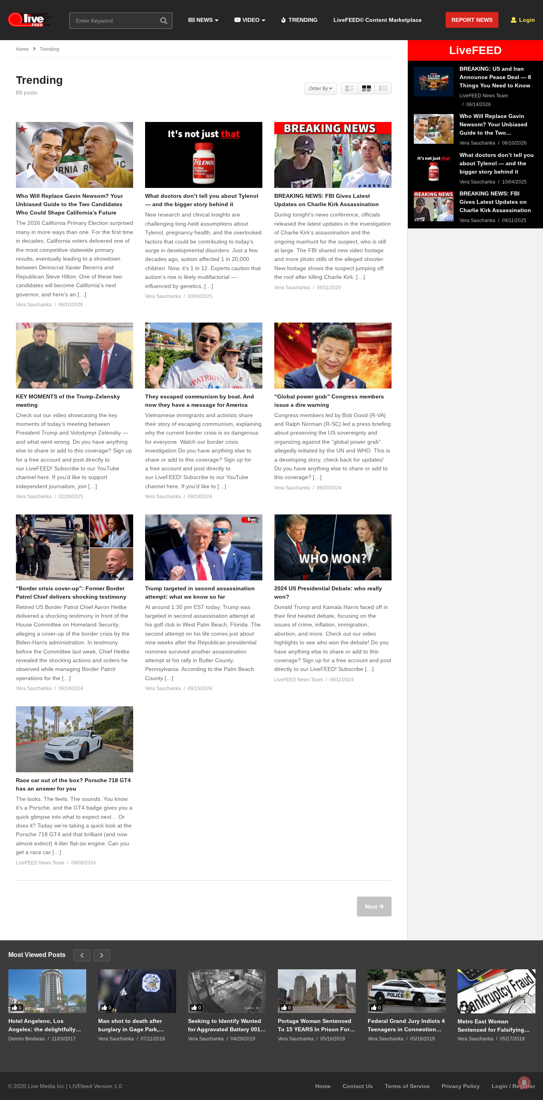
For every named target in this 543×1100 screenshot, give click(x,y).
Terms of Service (407, 1086)
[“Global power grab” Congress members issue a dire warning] (333, 356)
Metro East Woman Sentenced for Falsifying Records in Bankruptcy (491, 1025)
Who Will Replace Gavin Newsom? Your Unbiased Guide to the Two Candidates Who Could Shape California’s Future (69, 204)
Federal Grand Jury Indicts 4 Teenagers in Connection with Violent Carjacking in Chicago (406, 1025)
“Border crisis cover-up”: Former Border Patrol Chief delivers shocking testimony (71, 592)
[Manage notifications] (524, 1082)
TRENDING (302, 20)
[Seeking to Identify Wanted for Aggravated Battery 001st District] (227, 991)
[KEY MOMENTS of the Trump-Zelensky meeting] (74, 356)
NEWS (204, 20)
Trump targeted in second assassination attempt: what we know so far (200, 592)
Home (323, 1086)
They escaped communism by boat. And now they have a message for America (199, 400)
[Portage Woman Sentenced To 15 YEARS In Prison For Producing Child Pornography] (317, 991)
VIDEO (250, 20)
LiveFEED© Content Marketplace (378, 20)
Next (372, 906)
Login (526, 20)
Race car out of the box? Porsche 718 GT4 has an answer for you (73, 784)
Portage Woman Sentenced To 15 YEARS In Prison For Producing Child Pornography (314, 1025)
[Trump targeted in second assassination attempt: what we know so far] (203, 547)
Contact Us (358, 1086)
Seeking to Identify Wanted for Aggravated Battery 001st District (227, 1025)
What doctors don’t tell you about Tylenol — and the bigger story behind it (201, 200)
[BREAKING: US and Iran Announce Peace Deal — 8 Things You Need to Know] (434, 82)
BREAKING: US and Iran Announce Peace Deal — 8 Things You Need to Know (495, 77)
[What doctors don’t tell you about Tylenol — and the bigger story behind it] (203, 155)
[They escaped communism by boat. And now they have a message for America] (203, 356)
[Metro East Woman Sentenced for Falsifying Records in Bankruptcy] (496, 991)
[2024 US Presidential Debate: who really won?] (333, 547)
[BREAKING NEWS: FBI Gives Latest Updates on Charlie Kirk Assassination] (333, 155)
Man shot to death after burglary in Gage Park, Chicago (130, 1025)
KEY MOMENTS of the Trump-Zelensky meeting (68, 400)
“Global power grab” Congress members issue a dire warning (329, 400)
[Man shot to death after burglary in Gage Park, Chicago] (137, 991)
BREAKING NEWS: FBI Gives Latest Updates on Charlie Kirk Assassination (326, 200)
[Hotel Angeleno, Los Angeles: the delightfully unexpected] (47, 991)
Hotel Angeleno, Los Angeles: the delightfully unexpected (42, 1025)
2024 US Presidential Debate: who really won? (328, 592)
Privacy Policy (461, 1086)
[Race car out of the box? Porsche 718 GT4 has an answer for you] (74, 739)
